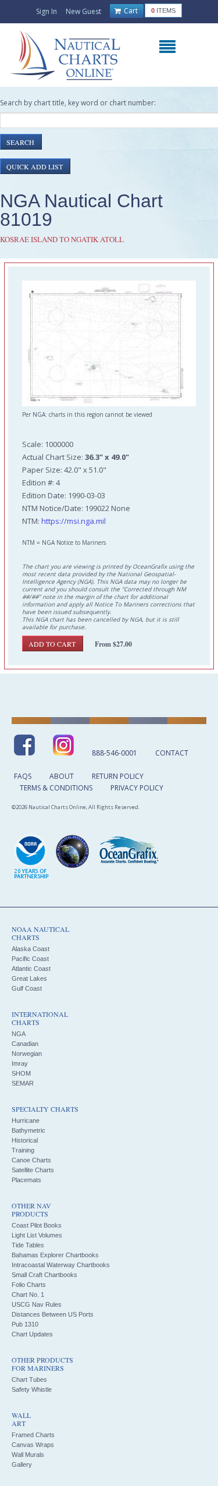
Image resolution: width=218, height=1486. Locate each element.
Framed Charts (33, 1434)
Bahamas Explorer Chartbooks (55, 1254)
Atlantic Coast (31, 968)
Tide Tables (28, 1245)
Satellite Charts (33, 1169)
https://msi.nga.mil (73, 521)
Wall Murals (28, 1454)
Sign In (46, 11)
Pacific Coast (30, 958)
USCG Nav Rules (37, 1304)
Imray (20, 1063)
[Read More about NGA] (72, 851)
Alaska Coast (30, 948)
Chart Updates (32, 1334)
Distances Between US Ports (53, 1314)
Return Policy (118, 776)
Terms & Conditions (56, 788)
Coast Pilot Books (37, 1225)
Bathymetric (28, 1130)
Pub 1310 (25, 1324)
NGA (19, 1033)
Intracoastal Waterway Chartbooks (61, 1264)
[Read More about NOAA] (31, 857)
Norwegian (27, 1053)
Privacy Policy (136, 788)
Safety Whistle (32, 1389)
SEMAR (23, 1083)
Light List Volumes (37, 1235)
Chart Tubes (29, 1379)
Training (23, 1150)
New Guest (83, 11)
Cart (130, 11)
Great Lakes (29, 978)
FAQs (22, 776)
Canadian (25, 1043)
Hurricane (26, 1120)
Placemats (26, 1179)
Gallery (22, 1464)
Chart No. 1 (28, 1294)
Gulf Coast (27, 988)
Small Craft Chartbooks (44, 1274)
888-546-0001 (114, 753)
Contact (171, 753)
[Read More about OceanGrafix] (128, 851)
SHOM (21, 1073)
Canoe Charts (31, 1160)
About (61, 776)
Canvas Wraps (33, 1444)
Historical (25, 1140)
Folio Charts (29, 1284)
